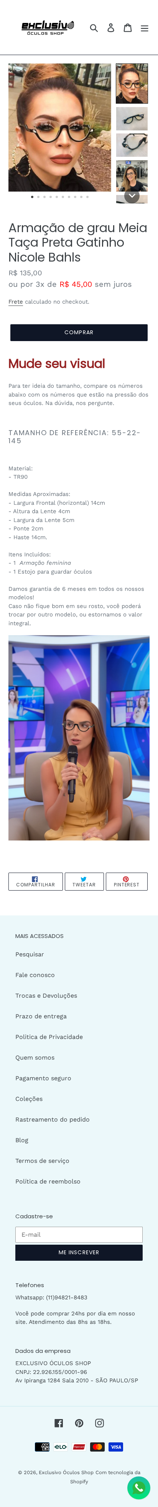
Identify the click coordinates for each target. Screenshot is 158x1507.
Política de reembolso (48, 1181)
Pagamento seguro (43, 1078)
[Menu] (144, 27)
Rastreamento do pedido (52, 1119)
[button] (132, 83)
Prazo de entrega (41, 1016)
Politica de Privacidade (49, 1036)
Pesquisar (29, 954)
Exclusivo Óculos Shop (66, 1472)
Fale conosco (35, 975)
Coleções (29, 1098)
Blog (21, 1140)
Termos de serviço (42, 1160)
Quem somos (34, 1057)
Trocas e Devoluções (46, 995)
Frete (15, 301)
